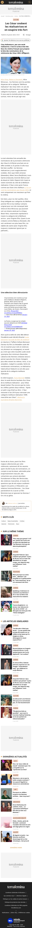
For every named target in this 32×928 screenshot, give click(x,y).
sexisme (3, 524)
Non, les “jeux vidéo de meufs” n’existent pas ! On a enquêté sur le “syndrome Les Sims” (22, 767)
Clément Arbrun (12, 503)
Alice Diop (4, 79)
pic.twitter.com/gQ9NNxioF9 (13, 327)
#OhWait (24, 323)
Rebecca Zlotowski (15, 79)
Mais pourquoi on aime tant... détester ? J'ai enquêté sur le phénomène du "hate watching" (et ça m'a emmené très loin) (22, 578)
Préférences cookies (24, 912)
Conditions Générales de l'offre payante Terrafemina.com (16, 907)
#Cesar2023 (14, 311)
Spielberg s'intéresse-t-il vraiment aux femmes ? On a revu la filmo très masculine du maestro (21, 593)
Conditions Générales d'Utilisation (15, 892)
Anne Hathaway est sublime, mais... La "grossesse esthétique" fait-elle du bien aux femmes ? (20, 808)
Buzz (17, 524)
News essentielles (13, 521)
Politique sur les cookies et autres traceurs (15, 899)
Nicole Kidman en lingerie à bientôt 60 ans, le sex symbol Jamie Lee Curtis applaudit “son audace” (21, 651)
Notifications (5, 912)
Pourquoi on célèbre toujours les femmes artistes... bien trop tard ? (21, 794)
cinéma (22, 521)
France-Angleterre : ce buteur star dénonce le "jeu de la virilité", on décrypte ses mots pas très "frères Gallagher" (22, 609)
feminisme (11, 524)
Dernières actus (9, 16)
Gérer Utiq (14, 912)
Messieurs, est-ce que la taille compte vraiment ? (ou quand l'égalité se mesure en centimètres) (21, 781)
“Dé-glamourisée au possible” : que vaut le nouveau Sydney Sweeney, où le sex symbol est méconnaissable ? (22, 715)
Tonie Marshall (19, 378)
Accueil (2, 16)
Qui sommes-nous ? (9, 896)
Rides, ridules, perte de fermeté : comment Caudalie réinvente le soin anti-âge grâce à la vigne (21, 824)
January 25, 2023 (9, 330)
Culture (16, 16)
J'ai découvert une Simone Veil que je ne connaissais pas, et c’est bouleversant (21, 701)
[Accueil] (16, 2)
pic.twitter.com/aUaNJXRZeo (13, 313)
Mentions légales (22, 896)
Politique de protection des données (15, 902)
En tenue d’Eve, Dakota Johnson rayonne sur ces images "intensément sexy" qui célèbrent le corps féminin (21, 666)
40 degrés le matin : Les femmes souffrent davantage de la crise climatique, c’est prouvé (21, 838)
